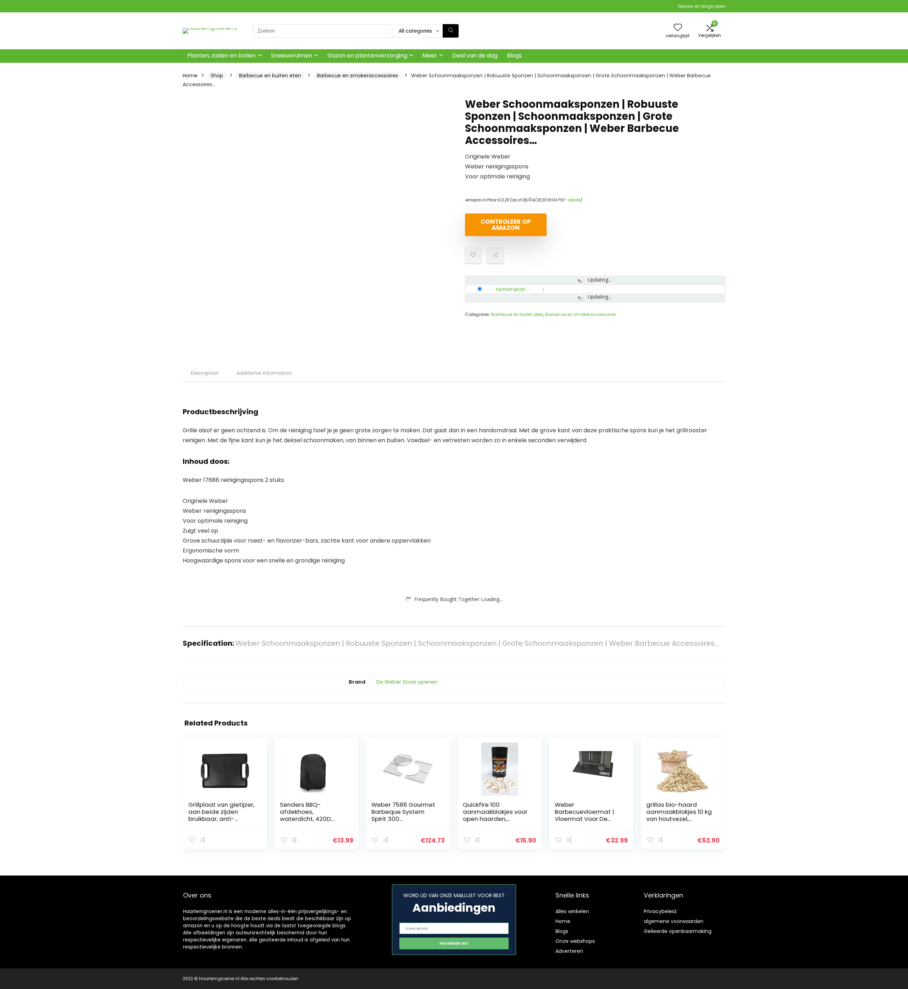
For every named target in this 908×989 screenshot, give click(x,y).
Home (190, 75)
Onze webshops (575, 941)
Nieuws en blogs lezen (701, 6)
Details (574, 200)
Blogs (514, 55)
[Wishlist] (678, 28)
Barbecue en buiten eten (270, 75)
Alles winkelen (572, 911)
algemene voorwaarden (673, 921)
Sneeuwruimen (291, 55)
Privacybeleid (660, 911)
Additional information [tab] (264, 373)
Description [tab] (205, 373)
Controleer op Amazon (506, 224)
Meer (429, 55)
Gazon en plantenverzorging (367, 55)
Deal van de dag (474, 55)
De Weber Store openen (406, 681)
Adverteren (569, 951)
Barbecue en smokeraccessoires (357, 75)
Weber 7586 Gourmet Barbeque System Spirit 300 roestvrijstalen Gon (403, 815)
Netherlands (510, 289)
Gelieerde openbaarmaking (678, 931)
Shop (217, 75)
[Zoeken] (451, 31)
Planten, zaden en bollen (221, 55)
